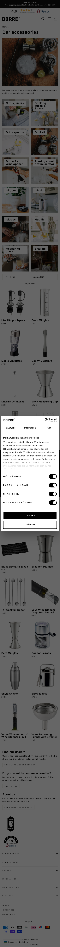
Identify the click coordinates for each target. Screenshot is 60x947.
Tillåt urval (30, 524)
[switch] (53, 485)
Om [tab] (49, 428)
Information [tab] (30, 428)
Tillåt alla (30, 515)
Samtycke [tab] (11, 428)
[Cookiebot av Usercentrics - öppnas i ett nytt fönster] (44, 420)
